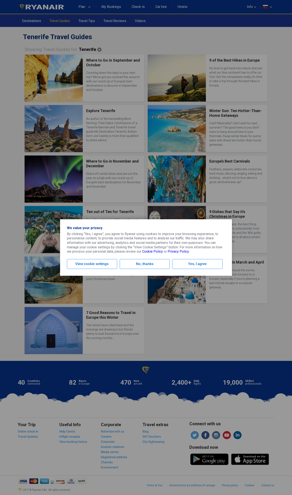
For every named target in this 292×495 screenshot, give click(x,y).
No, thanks (144, 264)
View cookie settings (92, 264)
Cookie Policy (152, 251)
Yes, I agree (197, 264)
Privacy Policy (178, 251)
